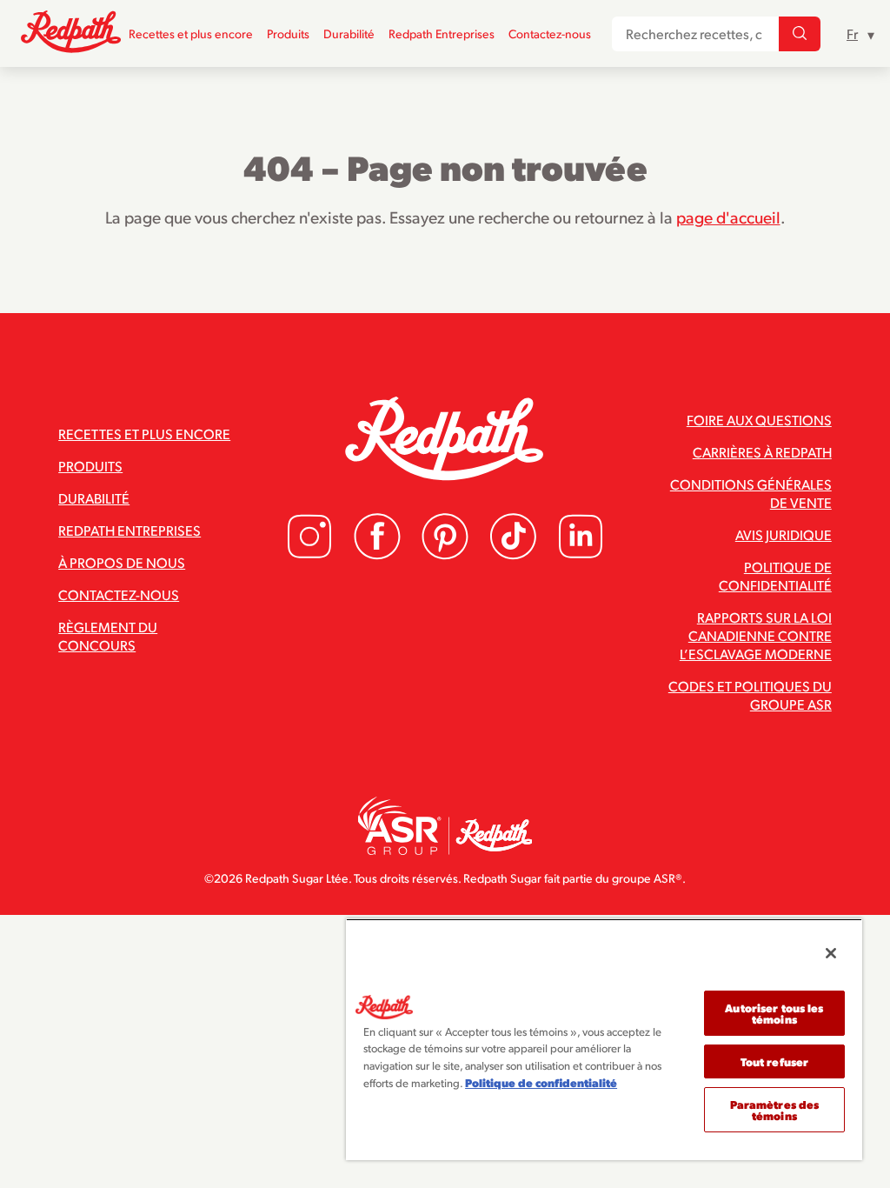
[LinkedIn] (580, 554)
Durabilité (349, 33)
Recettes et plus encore (191, 33)
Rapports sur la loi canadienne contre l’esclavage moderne (756, 635)
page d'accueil (728, 216)
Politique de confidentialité (775, 575)
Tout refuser (775, 1061)
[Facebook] (377, 554)
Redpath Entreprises (442, 33)
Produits (288, 33)
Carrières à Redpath (762, 452)
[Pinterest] (445, 554)
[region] (604, 1039)
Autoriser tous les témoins (774, 1013)
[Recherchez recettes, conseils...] (799, 34)
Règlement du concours (107, 635)
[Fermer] (831, 953)
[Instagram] (309, 554)
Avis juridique (783, 534)
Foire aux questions (759, 419)
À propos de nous (121, 562)
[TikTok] (512, 554)
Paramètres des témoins (775, 1110)
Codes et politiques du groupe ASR (750, 695)
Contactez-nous (549, 33)
